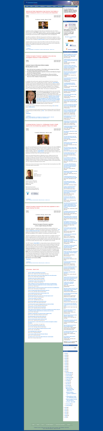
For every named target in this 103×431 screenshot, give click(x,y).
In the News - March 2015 (32, 269)
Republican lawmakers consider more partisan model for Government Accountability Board (43, 287)
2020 (66, 363)
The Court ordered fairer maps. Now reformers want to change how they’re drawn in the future (70, 137)
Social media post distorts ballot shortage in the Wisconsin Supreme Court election (70, 182)
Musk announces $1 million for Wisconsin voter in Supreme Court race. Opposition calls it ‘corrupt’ (70, 240)
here (54, 105)
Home (27, 6)
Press (31, 6)
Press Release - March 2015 (48, 49)
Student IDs (42, 6)
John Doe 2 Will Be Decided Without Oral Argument (36, 272)
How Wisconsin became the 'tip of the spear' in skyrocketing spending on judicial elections (70, 191)
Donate (54, 6)
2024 (66, 356)
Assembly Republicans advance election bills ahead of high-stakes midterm (69, 84)
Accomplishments (49, 424)
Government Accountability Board (36, 49)
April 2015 (68, 385)
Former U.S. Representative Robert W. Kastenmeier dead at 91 (38, 290)
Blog (43, 424)
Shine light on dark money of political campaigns (36, 278)
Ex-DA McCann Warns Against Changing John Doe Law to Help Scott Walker (41, 304)
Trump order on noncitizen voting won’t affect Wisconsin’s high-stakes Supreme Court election (70, 246)
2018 (66, 366)
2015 (66, 371)
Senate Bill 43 (56, 82)
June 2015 (68, 382)
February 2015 (69, 403)
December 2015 (69, 372)
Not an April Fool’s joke (68, 257)
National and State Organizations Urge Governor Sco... (70, 389)
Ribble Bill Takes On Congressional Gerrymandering (37, 306)
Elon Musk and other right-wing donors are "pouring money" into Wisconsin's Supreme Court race (70, 299)
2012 (66, 410)
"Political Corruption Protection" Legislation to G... (71, 393)
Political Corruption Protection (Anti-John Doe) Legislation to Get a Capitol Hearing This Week (42, 207)
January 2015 (68, 405)
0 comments (28, 48)
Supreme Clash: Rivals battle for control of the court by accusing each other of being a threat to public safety (70, 278)
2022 (66, 360)
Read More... (28, 45)
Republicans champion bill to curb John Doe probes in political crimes (40, 313)
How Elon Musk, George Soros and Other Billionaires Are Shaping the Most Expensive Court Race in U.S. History (70, 222)
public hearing (41, 151)
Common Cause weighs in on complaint (34, 298)
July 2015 (68, 380)
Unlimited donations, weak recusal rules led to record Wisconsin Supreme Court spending (70, 60)
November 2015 (69, 374)
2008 (66, 417)
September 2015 (69, 377)
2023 (66, 358)
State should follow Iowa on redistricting (34, 331)
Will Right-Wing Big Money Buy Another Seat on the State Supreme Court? (40, 295)
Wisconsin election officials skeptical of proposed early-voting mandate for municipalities (70, 72)
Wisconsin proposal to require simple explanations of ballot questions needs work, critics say (70, 148)
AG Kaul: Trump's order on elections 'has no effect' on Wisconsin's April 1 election (70, 229)
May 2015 (68, 383)
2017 (66, 368)
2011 (66, 412)
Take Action (60, 6)
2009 (66, 415)
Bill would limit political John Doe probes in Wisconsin (37, 316)
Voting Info (49, 6)
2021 (66, 361)
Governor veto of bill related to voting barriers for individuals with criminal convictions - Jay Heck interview (70, 110)
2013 (66, 409)
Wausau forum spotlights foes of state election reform (37, 301)
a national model (40, 39)
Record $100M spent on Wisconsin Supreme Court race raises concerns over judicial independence (70, 158)
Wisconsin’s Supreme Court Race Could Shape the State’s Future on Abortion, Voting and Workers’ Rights (70, 289)
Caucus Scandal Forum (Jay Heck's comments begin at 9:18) (38, 293)
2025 (66, 355)
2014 (66, 407)
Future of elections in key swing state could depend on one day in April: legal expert (70, 304)
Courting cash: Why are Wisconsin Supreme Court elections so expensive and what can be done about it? (70, 66)
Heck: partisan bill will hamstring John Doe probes (36, 325)
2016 (66, 369)
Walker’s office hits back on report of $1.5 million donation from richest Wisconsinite (42, 275)
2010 (66, 413)
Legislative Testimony (60, 424)
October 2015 (68, 375)
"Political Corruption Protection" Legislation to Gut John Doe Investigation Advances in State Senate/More (41, 56)
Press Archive (69, 341)
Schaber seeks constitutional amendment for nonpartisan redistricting (69, 283)
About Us (36, 6)
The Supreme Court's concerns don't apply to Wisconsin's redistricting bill (40, 336)
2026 (66, 353)
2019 (66, 364)
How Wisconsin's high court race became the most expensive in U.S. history (70, 198)
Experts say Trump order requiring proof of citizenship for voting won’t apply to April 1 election (71, 252)
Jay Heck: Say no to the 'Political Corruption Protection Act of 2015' (39, 328)
